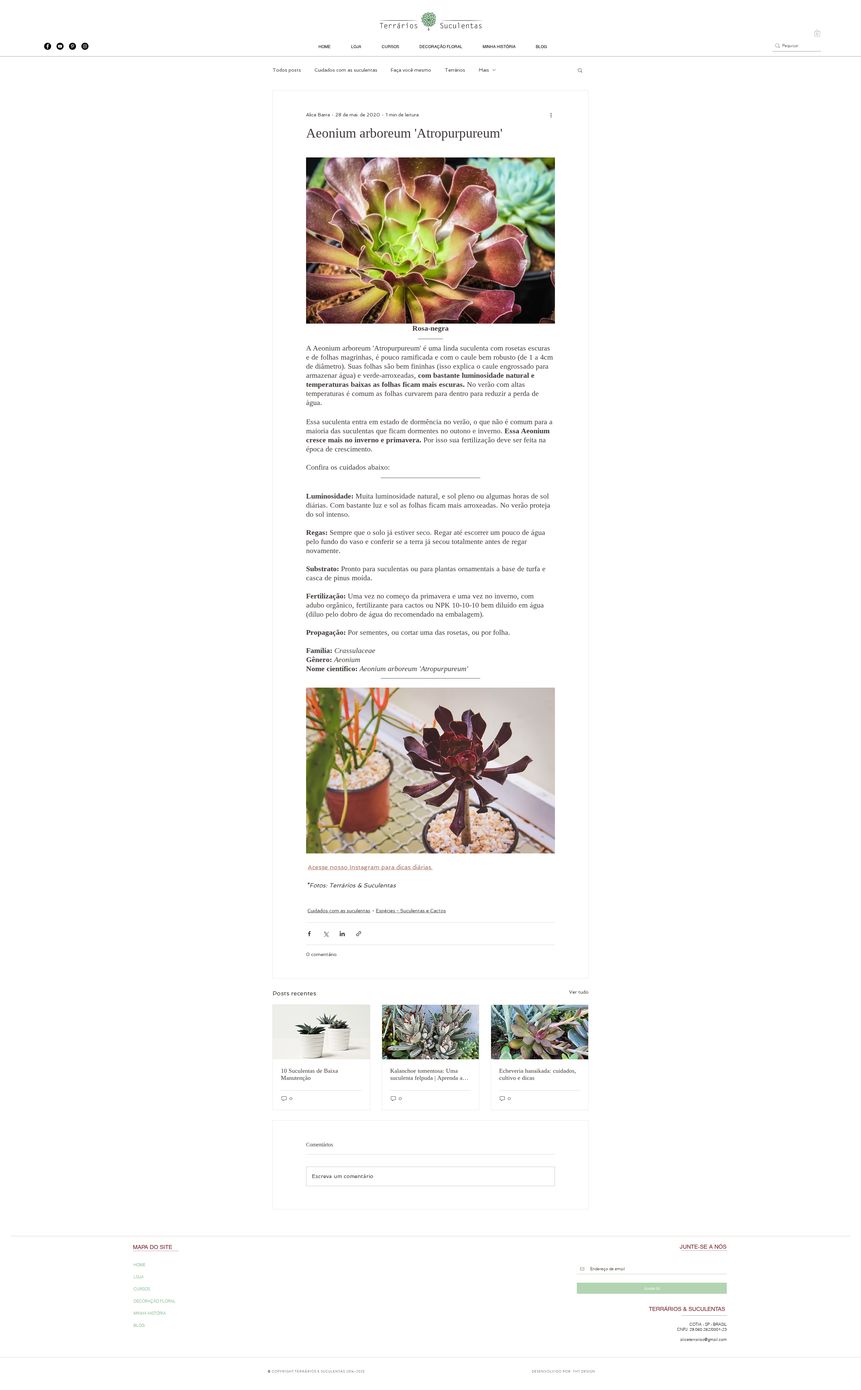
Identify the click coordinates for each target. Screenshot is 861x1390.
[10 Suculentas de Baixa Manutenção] (321, 1032)
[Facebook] (47, 46)
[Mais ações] (551, 115)
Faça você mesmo (411, 70)
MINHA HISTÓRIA (150, 1313)
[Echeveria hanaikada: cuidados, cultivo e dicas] (539, 1032)
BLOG (139, 1325)
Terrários (455, 70)
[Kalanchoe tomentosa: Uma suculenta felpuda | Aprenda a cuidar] (430, 1032)
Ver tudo (579, 992)
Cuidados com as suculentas (345, 70)
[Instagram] (84, 46)
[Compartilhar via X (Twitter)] (326, 933)
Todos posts (286, 70)
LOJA (139, 1276)
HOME (139, 1264)
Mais (484, 70)
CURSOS (142, 1288)
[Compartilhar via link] (358, 933)
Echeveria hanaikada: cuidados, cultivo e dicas (537, 1074)
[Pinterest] (72, 46)
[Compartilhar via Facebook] (309, 933)
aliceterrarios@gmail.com (703, 1339)
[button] (817, 33)
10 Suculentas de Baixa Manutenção (309, 1074)
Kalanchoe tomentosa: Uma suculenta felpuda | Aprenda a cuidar (426, 1074)
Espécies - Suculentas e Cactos (411, 910)
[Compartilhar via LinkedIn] (342, 933)
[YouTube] (60, 46)
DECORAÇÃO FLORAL (155, 1301)
